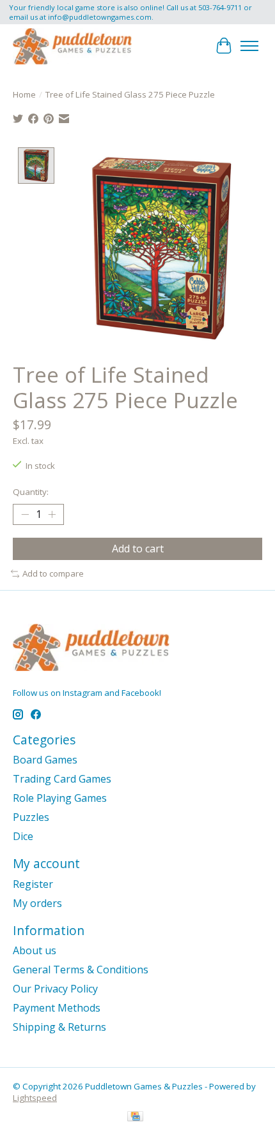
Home (24, 94)
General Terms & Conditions (80, 970)
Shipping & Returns (59, 1027)
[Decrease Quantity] (25, 514)
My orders (37, 903)
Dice (23, 836)
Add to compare (53, 573)
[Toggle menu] (249, 46)
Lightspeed (35, 1097)
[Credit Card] (135, 1117)
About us (34, 950)
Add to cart (138, 549)
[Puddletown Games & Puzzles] (72, 46)
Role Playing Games (60, 798)
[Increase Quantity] (51, 514)
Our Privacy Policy (55, 989)
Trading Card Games (62, 779)
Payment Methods (56, 1008)
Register (33, 884)
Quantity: (31, 492)
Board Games (45, 760)
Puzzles (31, 817)
